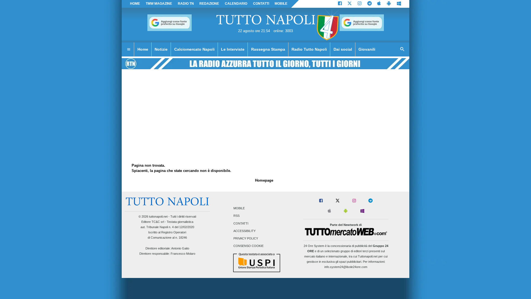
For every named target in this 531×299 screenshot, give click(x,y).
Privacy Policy (245, 238)
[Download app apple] (379, 4)
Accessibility (244, 231)
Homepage (264, 180)
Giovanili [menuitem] (366, 49)
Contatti (240, 223)
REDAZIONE (209, 3)
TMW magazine (159, 3)
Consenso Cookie (248, 246)
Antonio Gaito (180, 248)
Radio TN (186, 3)
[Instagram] (359, 4)
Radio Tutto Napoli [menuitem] (309, 49)
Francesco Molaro (183, 253)
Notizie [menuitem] (161, 49)
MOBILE (281, 3)
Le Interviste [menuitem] (232, 49)
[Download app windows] (399, 4)
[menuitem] (128, 49)
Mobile (239, 208)
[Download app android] (389, 4)
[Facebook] (339, 4)
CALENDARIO (236, 3)
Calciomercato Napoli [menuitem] (194, 49)
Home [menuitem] (142, 49)
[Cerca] (402, 49)
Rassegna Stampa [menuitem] (268, 49)
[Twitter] (349, 4)
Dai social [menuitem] (343, 49)
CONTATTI (261, 3)
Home (135, 3)
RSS (236, 216)
